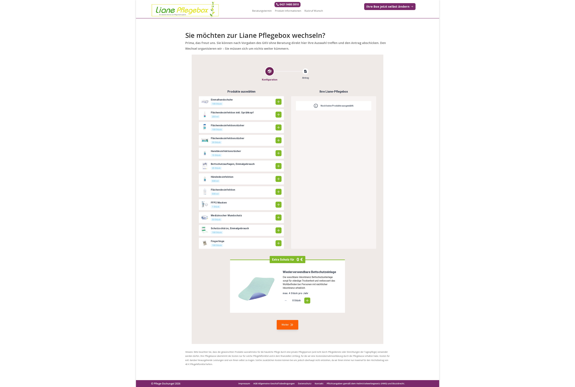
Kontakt (319, 384)
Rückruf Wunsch (313, 11)
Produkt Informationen (288, 11)
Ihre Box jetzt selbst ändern (388, 6)
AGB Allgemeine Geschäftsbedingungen (274, 384)
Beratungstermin (262, 11)
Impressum (244, 384)
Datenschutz (304, 384)
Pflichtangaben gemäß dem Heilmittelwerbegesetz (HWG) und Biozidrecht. (366, 384)
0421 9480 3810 (289, 4)
